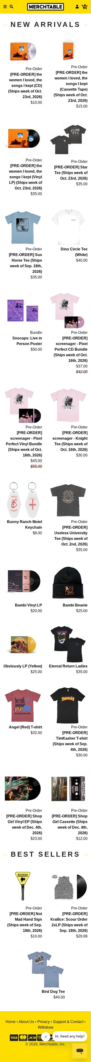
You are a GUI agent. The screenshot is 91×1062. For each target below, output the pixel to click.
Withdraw (45, 1027)
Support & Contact (68, 1022)
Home (11, 1022)
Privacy (43, 1022)
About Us (26, 1022)
